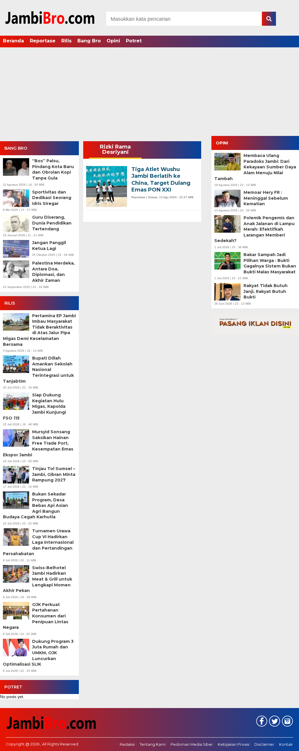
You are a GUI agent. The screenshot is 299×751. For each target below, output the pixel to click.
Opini (113, 41)
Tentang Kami (153, 744)
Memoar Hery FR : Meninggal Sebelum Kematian (266, 198)
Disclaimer (264, 744)
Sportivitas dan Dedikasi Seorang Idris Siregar (51, 197)
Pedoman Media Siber (192, 744)
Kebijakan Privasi (233, 744)
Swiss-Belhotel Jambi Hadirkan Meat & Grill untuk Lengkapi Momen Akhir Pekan (37, 579)
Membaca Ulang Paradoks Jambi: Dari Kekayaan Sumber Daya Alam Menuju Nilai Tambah (255, 167)
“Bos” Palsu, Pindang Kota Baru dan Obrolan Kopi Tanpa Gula (53, 169)
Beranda (13, 41)
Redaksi (127, 744)
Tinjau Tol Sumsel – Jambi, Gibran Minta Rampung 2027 (53, 474)
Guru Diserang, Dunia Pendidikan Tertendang (52, 223)
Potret (134, 41)
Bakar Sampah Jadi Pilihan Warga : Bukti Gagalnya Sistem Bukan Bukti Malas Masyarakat (270, 263)
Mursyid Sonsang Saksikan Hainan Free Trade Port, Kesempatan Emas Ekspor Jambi (38, 443)
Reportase (42, 41)
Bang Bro (89, 41)
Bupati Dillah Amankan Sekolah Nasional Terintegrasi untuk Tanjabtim (38, 369)
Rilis (66, 41)
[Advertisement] (149, 92)
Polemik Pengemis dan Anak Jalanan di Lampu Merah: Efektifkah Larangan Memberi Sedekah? (254, 229)
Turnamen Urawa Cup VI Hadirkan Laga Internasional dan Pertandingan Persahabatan (38, 542)
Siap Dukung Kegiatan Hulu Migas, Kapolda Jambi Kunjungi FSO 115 (34, 406)
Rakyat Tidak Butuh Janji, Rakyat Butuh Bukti (266, 291)
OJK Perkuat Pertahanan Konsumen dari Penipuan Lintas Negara (35, 616)
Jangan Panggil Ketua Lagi (49, 245)
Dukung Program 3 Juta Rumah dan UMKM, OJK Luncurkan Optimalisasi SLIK (38, 653)
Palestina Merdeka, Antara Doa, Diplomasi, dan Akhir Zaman (53, 271)
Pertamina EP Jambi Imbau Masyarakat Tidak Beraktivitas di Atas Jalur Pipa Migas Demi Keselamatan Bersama (39, 330)
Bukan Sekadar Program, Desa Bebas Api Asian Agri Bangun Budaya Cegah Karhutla (35, 505)
